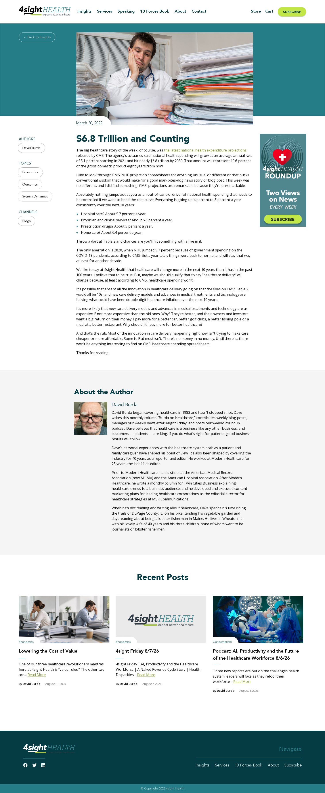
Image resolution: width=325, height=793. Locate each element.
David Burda (31, 148)
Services (104, 11)
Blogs (26, 221)
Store (256, 11)
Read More (37, 674)
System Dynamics (35, 196)
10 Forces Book (154, 11)
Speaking (126, 11)
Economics (30, 172)
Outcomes (30, 184)
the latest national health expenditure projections (205, 150)
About (180, 11)
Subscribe (292, 12)
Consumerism (222, 642)
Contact (199, 11)
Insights (84, 11)
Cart (269, 11)
